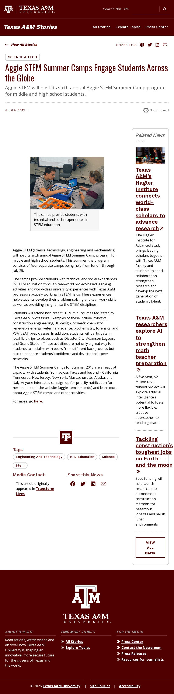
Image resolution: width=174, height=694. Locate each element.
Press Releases (133, 653)
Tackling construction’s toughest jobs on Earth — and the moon (154, 452)
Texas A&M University (61, 686)
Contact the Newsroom (141, 647)
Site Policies (100, 686)
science (108, 457)
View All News (150, 547)
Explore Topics (128, 27)
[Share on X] (150, 45)
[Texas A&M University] (87, 604)
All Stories (102, 27)
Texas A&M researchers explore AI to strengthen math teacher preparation (151, 340)
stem (20, 465)
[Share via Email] (165, 45)
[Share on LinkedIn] (157, 45)
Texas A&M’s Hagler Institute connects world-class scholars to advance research (150, 199)
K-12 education (82, 457)
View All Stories (23, 45)
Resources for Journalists (142, 659)
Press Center (157, 27)
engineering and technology (39, 457)
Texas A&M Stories (30, 26)
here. (38, 401)
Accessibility (129, 686)
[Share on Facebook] (142, 45)
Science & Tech (22, 57)
